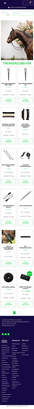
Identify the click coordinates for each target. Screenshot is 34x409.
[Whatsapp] (6, 334)
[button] (5, 3)
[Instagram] (8, 334)
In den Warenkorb (8, 100)
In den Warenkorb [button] (8, 181)
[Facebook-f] (3, 334)
